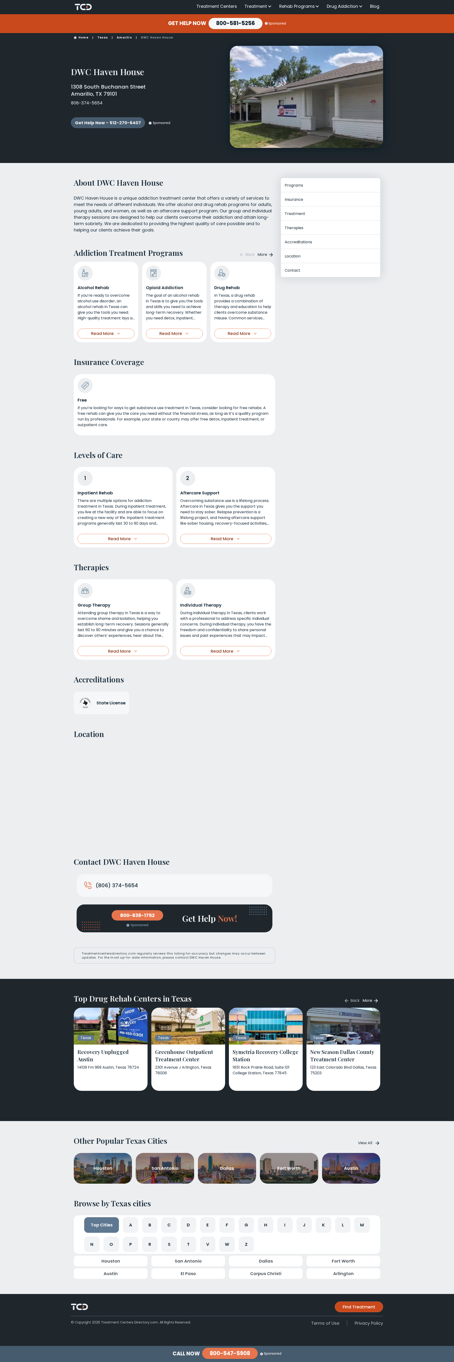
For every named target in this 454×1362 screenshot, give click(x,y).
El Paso (188, 1273)
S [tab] (169, 1244)
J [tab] (304, 1225)
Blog (374, 6)
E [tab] (207, 1225)
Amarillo (124, 37)
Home (83, 37)
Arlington (343, 1273)
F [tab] (227, 1225)
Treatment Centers (216, 6)
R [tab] (149, 1244)
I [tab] (284, 1225)
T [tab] (188, 1244)
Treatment (255, 6)
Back (249, 254)
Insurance (294, 199)
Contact (292, 270)
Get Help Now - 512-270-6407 (108, 123)
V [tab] (207, 1244)
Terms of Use (325, 1323)
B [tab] (149, 1225)
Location (293, 256)
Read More (102, 333)
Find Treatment (359, 1307)
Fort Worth (343, 1261)
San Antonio (188, 1261)
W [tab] (227, 1244)
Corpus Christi (265, 1273)
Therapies (294, 228)
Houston (110, 1261)
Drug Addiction (342, 6)
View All (365, 1143)
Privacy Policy (369, 1323)
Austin (111, 1273)
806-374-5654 (87, 103)
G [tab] (246, 1225)
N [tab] (91, 1244)
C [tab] (169, 1225)
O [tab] (111, 1244)
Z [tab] (246, 1244)
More (263, 254)
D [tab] (188, 1225)
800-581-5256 (235, 23)
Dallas (266, 1261)
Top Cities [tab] (102, 1225)
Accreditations (298, 242)
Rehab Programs (297, 6)
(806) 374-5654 (117, 885)
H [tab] (265, 1225)
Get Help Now (187, 23)
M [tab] (362, 1225)
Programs (294, 185)
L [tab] (343, 1225)
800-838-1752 (137, 915)
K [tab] (323, 1225)
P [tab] (130, 1244)
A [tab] (130, 1225)
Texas (102, 37)
